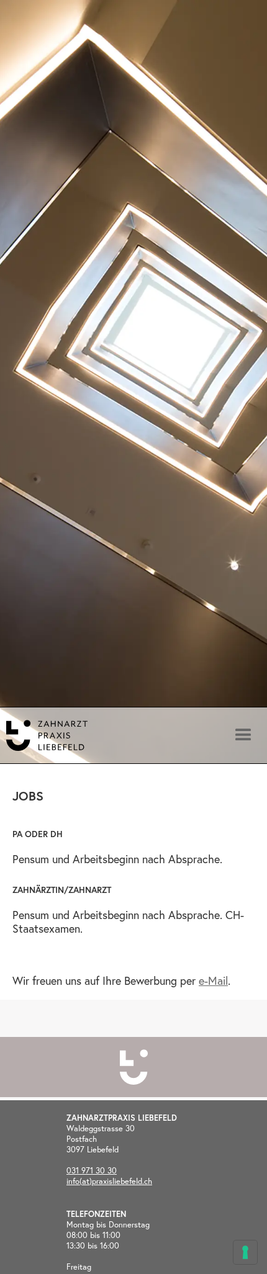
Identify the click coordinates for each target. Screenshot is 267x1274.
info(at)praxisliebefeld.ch (109, 1181)
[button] (242, 382)
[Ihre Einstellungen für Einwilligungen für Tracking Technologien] (245, 1252)
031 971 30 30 (91, 1170)
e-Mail (213, 980)
